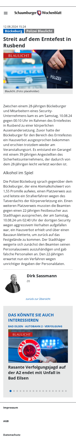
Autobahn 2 (34, 326)
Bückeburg (13, 31)
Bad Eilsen (16, 326)
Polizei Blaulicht (39, 31)
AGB (6, 421)
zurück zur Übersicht (38, 299)
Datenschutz (11, 435)
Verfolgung (53, 326)
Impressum (10, 407)
